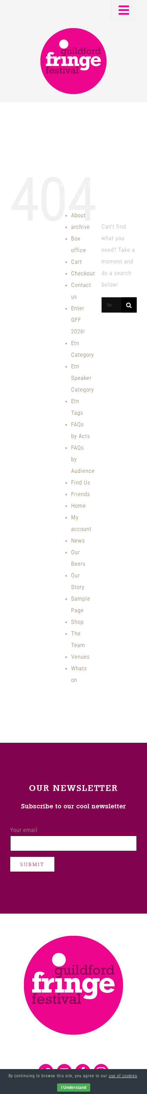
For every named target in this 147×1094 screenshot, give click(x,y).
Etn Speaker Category (82, 378)
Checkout (83, 273)
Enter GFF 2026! (78, 320)
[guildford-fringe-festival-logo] (73, 29)
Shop (77, 621)
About (78, 215)
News (78, 540)
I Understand (73, 1087)
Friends (80, 494)
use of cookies (123, 1076)
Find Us (81, 482)
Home (78, 505)
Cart (76, 261)
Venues (80, 656)
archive (80, 226)
